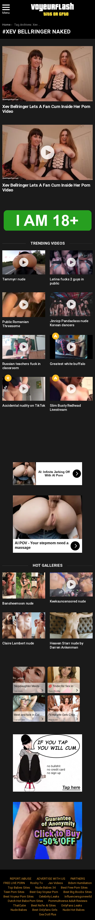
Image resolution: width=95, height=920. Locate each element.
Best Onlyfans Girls (44, 910)
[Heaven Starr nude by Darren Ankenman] (71, 625)
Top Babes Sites (19, 887)
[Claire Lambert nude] (23, 625)
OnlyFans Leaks (71, 905)
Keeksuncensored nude (68, 601)
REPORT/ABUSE (20, 878)
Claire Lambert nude (18, 643)
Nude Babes (19, 910)
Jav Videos (55, 883)
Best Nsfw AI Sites (43, 905)
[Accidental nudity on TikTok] (23, 389)
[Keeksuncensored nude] (71, 584)
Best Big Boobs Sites (77, 892)
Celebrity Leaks (49, 896)
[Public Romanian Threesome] (23, 304)
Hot (55, 336)
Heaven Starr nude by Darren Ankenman (66, 645)
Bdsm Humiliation (80, 883)
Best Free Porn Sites (74, 887)
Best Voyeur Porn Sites (18, 896)
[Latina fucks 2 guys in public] (71, 262)
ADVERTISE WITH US (51, 878)
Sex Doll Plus (47, 914)
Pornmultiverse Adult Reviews (67, 901)
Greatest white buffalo (67, 364)
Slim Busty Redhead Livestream (65, 407)
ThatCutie (19, 905)
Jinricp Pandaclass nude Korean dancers (69, 323)
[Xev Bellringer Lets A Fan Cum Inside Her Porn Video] (47, 73)
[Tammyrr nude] (23, 262)
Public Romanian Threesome (15, 324)
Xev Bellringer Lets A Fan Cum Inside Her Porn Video (46, 109)
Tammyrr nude (13, 279)
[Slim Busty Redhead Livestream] (71, 389)
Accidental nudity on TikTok (23, 405)
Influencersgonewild (78, 896)
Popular (8, 378)
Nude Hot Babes (74, 910)
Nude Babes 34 (45, 887)
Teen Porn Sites (13, 892)
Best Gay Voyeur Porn (44, 892)
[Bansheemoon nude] (23, 585)
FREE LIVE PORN (14, 883)
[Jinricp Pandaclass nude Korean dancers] (71, 304)
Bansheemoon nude (17, 603)
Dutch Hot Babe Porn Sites (25, 901)
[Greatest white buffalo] (71, 347)
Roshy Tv (36, 883)
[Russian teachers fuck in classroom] (23, 347)
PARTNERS (78, 878)
